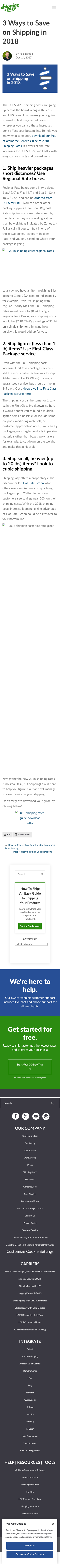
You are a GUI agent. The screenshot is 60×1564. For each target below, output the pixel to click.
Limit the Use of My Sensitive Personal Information (30, 1245)
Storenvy (30, 1422)
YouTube (36, 1116)
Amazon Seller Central (30, 1364)
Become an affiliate (30, 1201)
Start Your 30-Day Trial (30, 1064)
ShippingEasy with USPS (30, 1279)
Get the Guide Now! (30, 926)
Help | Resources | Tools (30, 1463)
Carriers (30, 1264)
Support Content (30, 1478)
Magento (30, 1393)
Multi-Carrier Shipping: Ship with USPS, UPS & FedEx (30, 1272)
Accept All (29, 1546)
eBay (30, 1378)
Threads (46, 1116)
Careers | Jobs (30, 1187)
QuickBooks (30, 1400)
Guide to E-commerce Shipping (30, 1470)
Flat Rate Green (33, 483)
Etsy (30, 1386)
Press (30, 1165)
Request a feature (30, 1514)
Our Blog (30, 1492)
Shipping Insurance (30, 1507)
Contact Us (30, 1216)
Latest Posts (24, 835)
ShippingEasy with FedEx (30, 1293)
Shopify (30, 1415)
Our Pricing (30, 1143)
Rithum (30, 1407)
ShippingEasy (11, 7)
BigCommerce (30, 1371)
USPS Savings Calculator (30, 1499)
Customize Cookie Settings (30, 1554)
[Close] (53, 1523)
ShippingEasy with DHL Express (30, 1308)
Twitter (25, 1116)
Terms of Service (30, 1230)
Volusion (30, 1429)
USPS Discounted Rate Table (30, 1315)
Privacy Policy (30, 1223)
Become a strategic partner (30, 1209)
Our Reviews (30, 1158)
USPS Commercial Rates (30, 1322)
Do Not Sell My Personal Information (30, 1238)
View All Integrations (30, 1451)
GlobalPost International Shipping (30, 1330)
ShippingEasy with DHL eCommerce (30, 1301)
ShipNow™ (30, 1180)
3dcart (30, 1349)
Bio (8, 835)
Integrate (30, 1342)
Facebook (15, 1116)
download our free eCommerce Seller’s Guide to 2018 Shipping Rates (29, 141)
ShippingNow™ (30, 1172)
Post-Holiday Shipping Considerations (32, 852)
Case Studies (30, 1194)
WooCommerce (30, 1436)
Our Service (30, 1151)
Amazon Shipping (30, 1357)
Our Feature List (30, 1136)
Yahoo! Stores (30, 1444)
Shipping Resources (30, 1485)
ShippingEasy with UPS (30, 1286)
